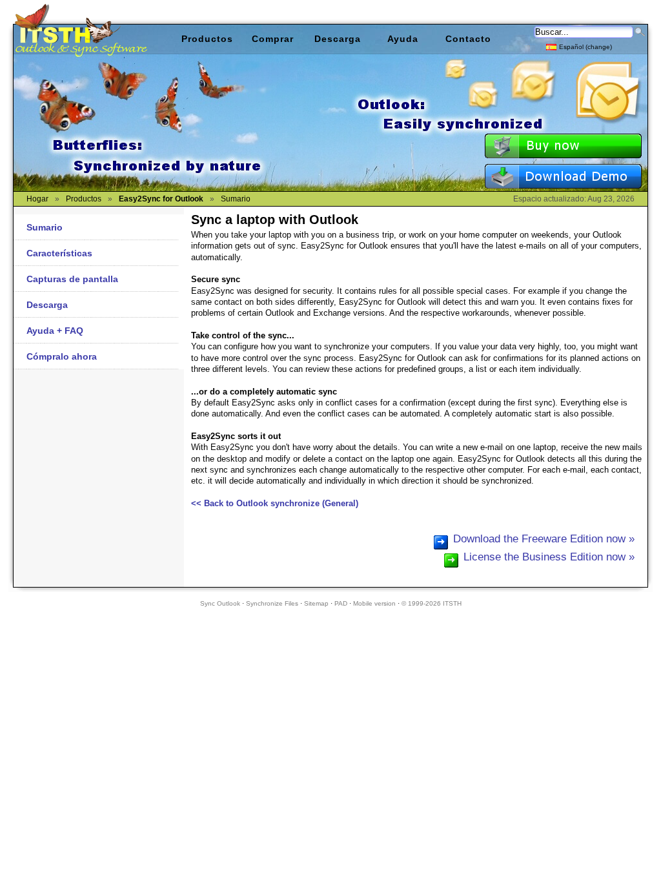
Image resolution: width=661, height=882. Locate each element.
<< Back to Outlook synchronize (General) (274, 503)
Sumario (44, 227)
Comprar (273, 39)
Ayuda (402, 39)
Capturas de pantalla (72, 279)
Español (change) (585, 46)
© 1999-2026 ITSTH (432, 603)
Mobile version (374, 603)
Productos (207, 39)
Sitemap (316, 603)
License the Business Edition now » (549, 556)
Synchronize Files (272, 603)
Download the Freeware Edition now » (544, 538)
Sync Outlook (220, 603)
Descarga (47, 305)
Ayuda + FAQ (54, 330)
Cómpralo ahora (61, 356)
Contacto (468, 39)
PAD (340, 603)
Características (59, 253)
